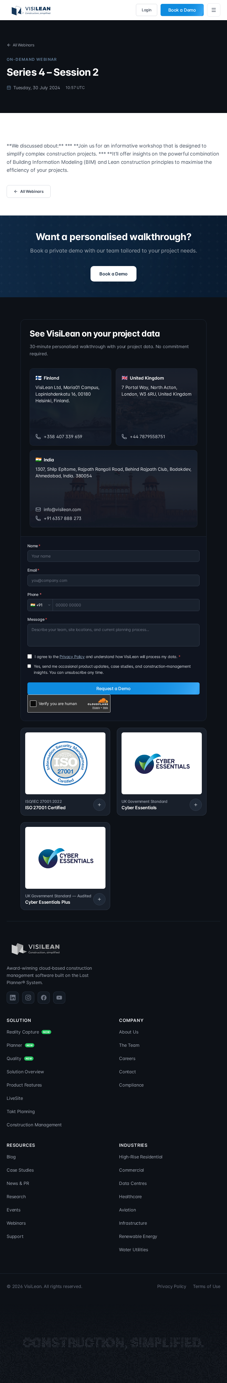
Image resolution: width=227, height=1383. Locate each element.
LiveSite (15, 1098)
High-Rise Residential (140, 1156)
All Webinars (23, 45)
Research (16, 1196)
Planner (20, 1045)
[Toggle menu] (213, 10)
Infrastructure (133, 1223)
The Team (129, 1045)
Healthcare (130, 1196)
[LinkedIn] (13, 998)
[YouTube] (59, 998)
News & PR (18, 1183)
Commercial (131, 1170)
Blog (11, 1156)
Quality (19, 1058)
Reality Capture (28, 1032)
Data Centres (133, 1183)
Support (15, 1236)
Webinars (16, 1223)
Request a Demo (113, 688)
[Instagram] (28, 998)
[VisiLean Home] (31, 10)
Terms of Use (206, 1286)
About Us (128, 1032)
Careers (127, 1058)
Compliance (131, 1085)
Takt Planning (21, 1111)
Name (33, 545)
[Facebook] (44, 998)
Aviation (127, 1210)
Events (13, 1210)
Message (37, 619)
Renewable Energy (138, 1236)
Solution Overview (25, 1071)
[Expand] (99, 805)
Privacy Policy (72, 656)
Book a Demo (182, 10)
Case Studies (20, 1170)
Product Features (24, 1085)
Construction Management (34, 1124)
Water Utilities (133, 1249)
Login (146, 9)
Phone (34, 594)
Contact (127, 1071)
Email (33, 570)
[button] (65, 772)
